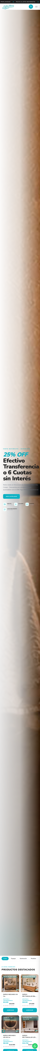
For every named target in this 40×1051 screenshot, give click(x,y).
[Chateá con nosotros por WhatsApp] (35, 1046)
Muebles (33, 958)
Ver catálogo (11, 496)
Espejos (13, 958)
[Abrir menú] (36, 6)
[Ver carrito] (31, 6)
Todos (5, 958)
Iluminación (23, 958)
